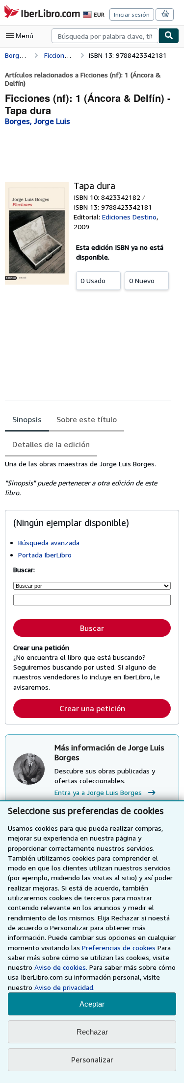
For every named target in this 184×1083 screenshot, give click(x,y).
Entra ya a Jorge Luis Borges (98, 792)
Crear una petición (92, 708)
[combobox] (105, 35)
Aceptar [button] (92, 1004)
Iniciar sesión (132, 14)
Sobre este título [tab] (86, 419)
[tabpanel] (88, 478)
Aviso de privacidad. (64, 987)
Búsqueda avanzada (48, 542)
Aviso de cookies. (60, 967)
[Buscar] (169, 35)
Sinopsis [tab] (27, 419)
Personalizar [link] (92, 1059)
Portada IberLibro (45, 555)
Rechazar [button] (92, 1032)
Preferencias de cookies (119, 947)
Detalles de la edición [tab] (51, 444)
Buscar (92, 628)
